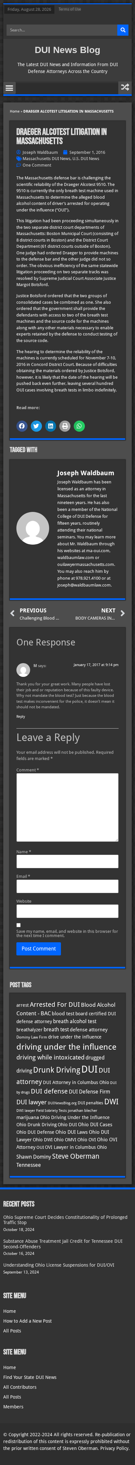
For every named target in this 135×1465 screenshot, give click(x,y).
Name (23, 852)
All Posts (12, 1330)
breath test (56, 1029)
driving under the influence (66, 1047)
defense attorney (88, 1030)
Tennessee (28, 1165)
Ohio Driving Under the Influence (75, 1117)
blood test (63, 1013)
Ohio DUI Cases (95, 1125)
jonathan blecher (82, 1110)
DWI (111, 1101)
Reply (20, 716)
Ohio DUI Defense (35, 1132)
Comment (27, 770)
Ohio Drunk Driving (36, 1124)
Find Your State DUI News (29, 1377)
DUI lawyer (31, 1102)
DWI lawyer (25, 1111)
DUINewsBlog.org (62, 1103)
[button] (9, 88)
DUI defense (49, 1091)
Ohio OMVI (65, 1139)
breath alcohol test (74, 1021)
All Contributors (19, 1387)
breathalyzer (29, 1029)
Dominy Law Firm (31, 1037)
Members (13, 1406)
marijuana (27, 1117)
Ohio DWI (43, 1139)
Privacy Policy (114, 1448)
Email (23, 876)
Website (23, 901)
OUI (40, 1147)
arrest (22, 1005)
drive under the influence (75, 1037)
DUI (89, 1069)
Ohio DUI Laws (71, 1132)
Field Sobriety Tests (51, 1110)
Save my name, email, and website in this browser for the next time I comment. (67, 933)
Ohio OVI (86, 1139)
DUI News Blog (67, 50)
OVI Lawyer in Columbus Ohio (76, 1147)
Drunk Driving (56, 1070)
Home (15, 111)
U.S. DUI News (85, 158)
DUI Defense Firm (89, 1092)
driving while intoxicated (50, 1057)
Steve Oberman (75, 1156)
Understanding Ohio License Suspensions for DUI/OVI (58, 1265)
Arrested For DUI (55, 1004)
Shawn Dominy (33, 1157)
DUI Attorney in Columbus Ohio (76, 1082)
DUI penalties (90, 1102)
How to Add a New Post (27, 1321)
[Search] (122, 30)
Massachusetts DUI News (46, 158)
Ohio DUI (67, 1124)
